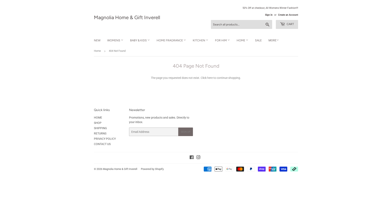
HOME (241, 40)
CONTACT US (102, 144)
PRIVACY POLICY (105, 138)
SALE (258, 40)
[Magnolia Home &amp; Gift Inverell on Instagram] (198, 158)
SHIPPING (100, 128)
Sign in (269, 14)
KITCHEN (199, 40)
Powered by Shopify (152, 168)
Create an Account (288, 14)
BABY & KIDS (138, 40)
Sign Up (185, 131)
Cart (290, 24)
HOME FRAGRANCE (170, 40)
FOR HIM (221, 40)
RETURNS (100, 133)
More (272, 40)
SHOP (97, 122)
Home (97, 50)
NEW (97, 40)
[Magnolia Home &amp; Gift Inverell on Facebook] (191, 158)
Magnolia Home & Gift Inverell (127, 17)
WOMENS (114, 40)
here (210, 77)
